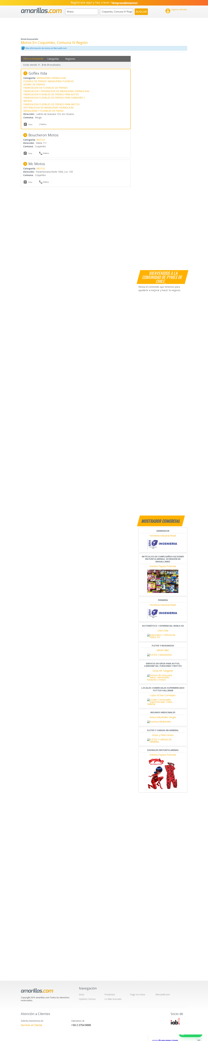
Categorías (53, 58)
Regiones (70, 58)
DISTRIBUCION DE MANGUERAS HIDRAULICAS (48, 107)
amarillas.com (41, 10)
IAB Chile (175, 1021)
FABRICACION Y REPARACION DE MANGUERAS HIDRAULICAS (56, 91)
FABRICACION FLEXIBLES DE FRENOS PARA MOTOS (51, 104)
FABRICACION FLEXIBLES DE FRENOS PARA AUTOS (51, 94)
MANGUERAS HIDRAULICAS (51, 77)
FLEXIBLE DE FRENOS (35, 81)
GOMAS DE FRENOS (34, 84)
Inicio (81, 994)
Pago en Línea (137, 994)
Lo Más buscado (113, 999)
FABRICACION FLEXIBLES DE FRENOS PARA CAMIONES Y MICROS (54, 99)
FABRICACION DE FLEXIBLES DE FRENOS (45, 87)
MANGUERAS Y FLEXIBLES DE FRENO (43, 110)
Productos (110, 994)
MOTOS (40, 139)
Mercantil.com (163, 994)
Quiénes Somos (87, 999)
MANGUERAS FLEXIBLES (61, 81)
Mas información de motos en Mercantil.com (46, 48)
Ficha (30, 124)
